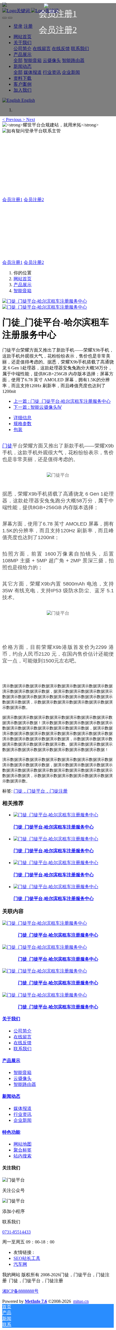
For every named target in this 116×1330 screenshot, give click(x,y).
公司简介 (23, 1030)
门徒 (7, 446)
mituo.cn (81, 1301)
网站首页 (23, 278)
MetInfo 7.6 (36, 1301)
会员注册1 (12, 199)
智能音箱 (23, 290)
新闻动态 (11, 1096)
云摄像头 (23, 1078)
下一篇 (38, 407)
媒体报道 (23, 1108)
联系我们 (23, 1048)
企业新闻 (23, 1120)
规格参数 (23, 423)
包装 (18, 429)
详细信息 (23, 417)
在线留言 (23, 1036)
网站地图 (23, 1144)
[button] (12, 119)
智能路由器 (25, 1084)
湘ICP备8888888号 (20, 1291)
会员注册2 (34, 199)
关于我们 (11, 1018)
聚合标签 (23, 1150)
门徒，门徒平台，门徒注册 (41, 791)
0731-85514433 (16, 1232)
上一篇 (62, 401)
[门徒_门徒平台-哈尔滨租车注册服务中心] (56, 814)
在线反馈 (23, 1042)
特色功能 (11, 1132)
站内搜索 (23, 1155)
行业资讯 (23, 1114)
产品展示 (23, 284)
